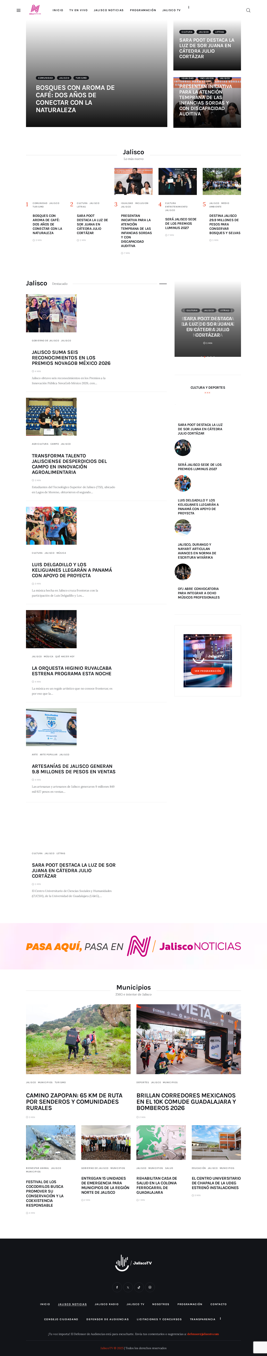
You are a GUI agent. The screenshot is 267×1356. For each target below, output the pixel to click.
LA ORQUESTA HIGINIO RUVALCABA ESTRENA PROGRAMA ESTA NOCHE (72, 671)
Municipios (45, 1082)
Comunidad (45, 78)
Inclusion (206, 78)
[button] (201, 356)
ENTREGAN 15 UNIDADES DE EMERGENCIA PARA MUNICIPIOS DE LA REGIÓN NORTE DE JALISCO (105, 1185)
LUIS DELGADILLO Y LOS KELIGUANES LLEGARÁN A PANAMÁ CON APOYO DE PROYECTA (72, 570)
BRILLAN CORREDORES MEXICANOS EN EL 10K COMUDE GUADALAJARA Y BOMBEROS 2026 (186, 1102)
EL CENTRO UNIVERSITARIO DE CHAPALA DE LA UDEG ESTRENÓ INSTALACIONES (216, 1183)
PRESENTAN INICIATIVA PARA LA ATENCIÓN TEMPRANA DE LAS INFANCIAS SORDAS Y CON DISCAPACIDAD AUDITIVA (205, 100)
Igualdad (188, 78)
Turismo (81, 78)
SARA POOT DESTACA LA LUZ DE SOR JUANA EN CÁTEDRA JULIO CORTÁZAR (206, 48)
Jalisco (64, 78)
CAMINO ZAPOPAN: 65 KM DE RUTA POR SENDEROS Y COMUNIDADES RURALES (74, 1102)
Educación (199, 1168)
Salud (169, 1168)
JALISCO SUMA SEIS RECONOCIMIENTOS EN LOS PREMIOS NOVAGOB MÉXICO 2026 (71, 357)
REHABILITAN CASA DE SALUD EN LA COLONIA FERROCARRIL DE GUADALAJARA (156, 1185)
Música (61, 553)
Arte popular (49, 754)
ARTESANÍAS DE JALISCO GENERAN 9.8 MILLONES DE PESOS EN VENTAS (74, 769)
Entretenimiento (176, 206)
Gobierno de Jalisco (45, 340)
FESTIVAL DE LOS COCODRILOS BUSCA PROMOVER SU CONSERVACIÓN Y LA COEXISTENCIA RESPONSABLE (45, 1193)
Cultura (187, 32)
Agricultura (40, 444)
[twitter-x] (128, 1287)
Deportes (142, 1082)
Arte (35, 754)
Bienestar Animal (37, 1168)
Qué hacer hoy (65, 656)
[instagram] (150, 1287)
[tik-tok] (139, 1287)
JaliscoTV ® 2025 (111, 1348)
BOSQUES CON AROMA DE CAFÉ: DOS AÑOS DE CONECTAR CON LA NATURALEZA (75, 99)
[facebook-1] (117, 1287)
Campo (54, 444)
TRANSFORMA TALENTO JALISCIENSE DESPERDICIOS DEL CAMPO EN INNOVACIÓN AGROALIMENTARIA (69, 464)
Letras (219, 32)
